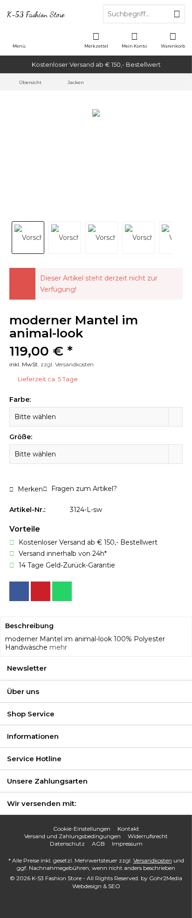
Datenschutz (67, 843)
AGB (98, 843)
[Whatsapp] (62, 591)
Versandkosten (152, 860)
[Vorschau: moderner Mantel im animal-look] (28, 237)
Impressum (127, 843)
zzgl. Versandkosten (67, 364)
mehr (58, 647)
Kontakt (128, 828)
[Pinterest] (40, 591)
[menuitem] (173, 39)
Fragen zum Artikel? (83, 488)
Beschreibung (29, 626)
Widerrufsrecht (148, 836)
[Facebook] (19, 591)
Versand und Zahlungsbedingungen (72, 836)
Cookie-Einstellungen (81, 828)
